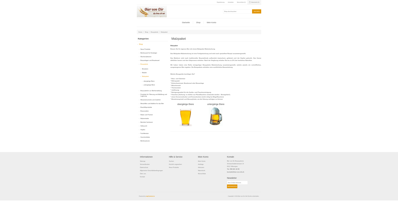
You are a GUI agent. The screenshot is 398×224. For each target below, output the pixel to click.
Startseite (186, 22)
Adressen (201, 167)
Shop (198, 22)
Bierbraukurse (145, 141)
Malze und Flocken (146, 115)
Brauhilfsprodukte (146, 107)
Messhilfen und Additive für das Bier (152, 103)
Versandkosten (145, 164)
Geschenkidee (145, 137)
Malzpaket (145, 76)
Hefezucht (143, 126)
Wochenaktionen (145, 56)
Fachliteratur (144, 133)
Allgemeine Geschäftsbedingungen (151, 170)
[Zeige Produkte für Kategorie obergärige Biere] (185, 116)
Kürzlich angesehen (175, 164)
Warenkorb (201, 170)
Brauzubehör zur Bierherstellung (151, 90)
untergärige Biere (149, 85)
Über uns (143, 173)
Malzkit (144, 72)
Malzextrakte (144, 118)
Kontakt (142, 177)
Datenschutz (144, 167)
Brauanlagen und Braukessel (149, 60)
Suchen (171, 161)
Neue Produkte (145, 49)
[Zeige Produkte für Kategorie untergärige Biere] (215, 116)
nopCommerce (150, 196)
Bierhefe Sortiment (146, 122)
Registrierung (220, 2)
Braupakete (154, 32)
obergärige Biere (149, 81)
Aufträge (201, 164)
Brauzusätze (144, 111)
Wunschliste (202, 173)
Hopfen (142, 129)
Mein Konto (211, 22)
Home (140, 32)
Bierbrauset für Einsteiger (148, 53)
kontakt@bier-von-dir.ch (235, 172)
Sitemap (142, 161)
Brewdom (145, 69)
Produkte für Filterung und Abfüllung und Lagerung (153, 95)
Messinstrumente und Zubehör (150, 100)
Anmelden (231, 2)
